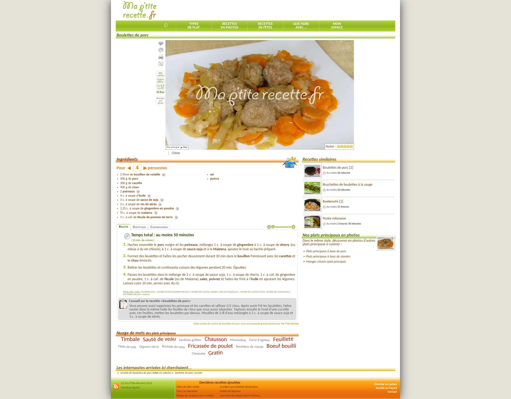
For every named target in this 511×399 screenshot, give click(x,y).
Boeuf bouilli (281, 346)
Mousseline (238, 340)
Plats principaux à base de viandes (328, 256)
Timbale (130, 339)
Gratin (215, 353)
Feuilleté (283, 339)
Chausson (216, 339)
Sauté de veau (159, 339)
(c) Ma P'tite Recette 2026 (136, 383)
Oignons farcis (149, 347)
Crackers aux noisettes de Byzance (239, 386)
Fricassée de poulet (210, 346)
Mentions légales (130, 387)
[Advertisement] (322, 10)
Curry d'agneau (259, 340)
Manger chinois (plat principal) (326, 261)
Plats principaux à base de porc (326, 251)
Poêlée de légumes (230, 391)
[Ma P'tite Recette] (139, 10)
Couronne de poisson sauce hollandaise (241, 395)
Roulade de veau (173, 347)
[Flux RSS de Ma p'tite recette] (116, 389)
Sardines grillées (190, 340)
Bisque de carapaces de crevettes (195, 395)
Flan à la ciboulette (187, 391)
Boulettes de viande (249, 347)
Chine (176, 153)
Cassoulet (198, 354)
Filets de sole (127, 347)
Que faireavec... (301, 26)
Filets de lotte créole (188, 386)
